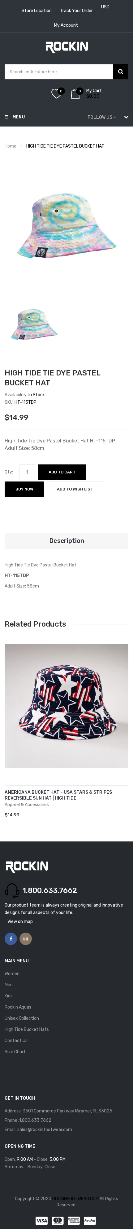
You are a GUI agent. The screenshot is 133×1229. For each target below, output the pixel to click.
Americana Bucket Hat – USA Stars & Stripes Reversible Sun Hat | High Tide (58, 795)
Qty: (9, 472)
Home (10, 146)
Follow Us (100, 117)
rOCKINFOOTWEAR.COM (76, 1198)
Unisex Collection (22, 1018)
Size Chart (15, 1051)
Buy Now (24, 489)
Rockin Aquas (18, 1007)
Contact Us (16, 1040)
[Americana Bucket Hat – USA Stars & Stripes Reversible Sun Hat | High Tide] (66, 706)
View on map (20, 921)
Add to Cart (62, 472)
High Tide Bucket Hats (27, 1029)
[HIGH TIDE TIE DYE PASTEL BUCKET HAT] (34, 325)
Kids (9, 996)
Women (12, 973)
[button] (11, 715)
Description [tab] (66, 540)
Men (9, 984)
